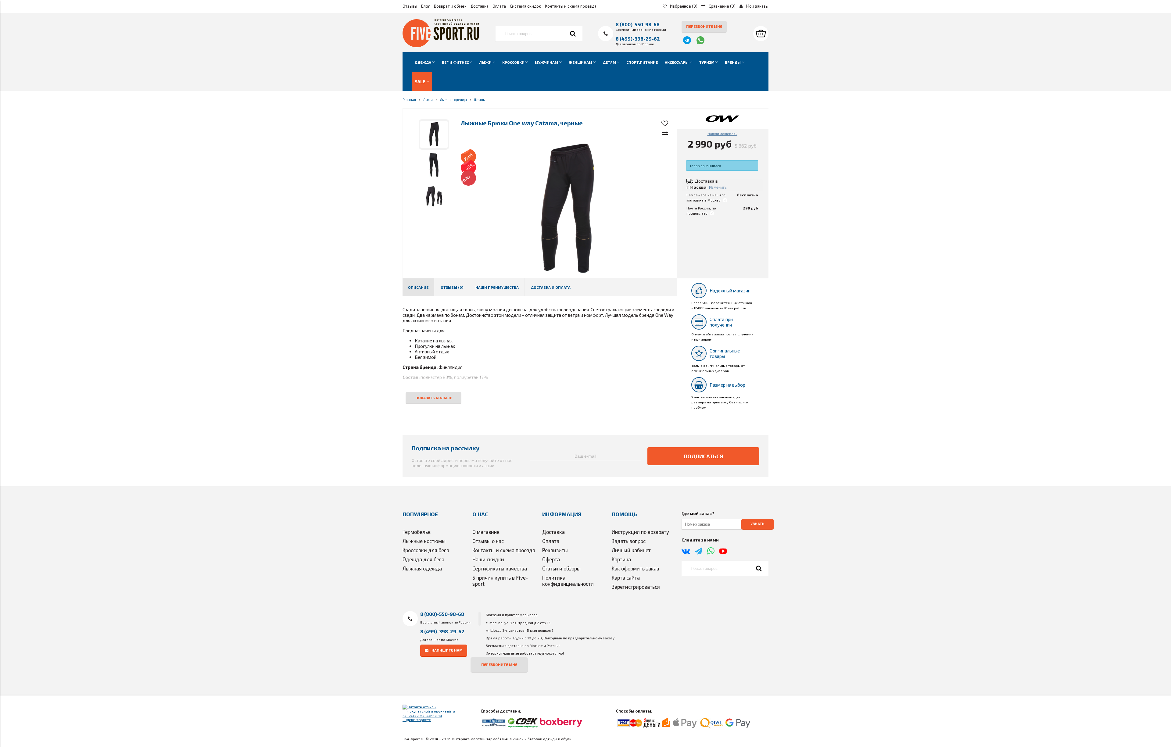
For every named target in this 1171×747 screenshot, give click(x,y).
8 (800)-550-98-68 (638, 24)
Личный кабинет (631, 550)
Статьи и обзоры (561, 568)
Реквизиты (555, 550)
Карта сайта (626, 577)
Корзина (621, 559)
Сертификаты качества (499, 568)
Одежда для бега (423, 559)
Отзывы (410, 6)
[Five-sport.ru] (441, 46)
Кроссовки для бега (426, 550)
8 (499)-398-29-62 (638, 38)
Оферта (551, 559)
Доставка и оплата (551, 287)
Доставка (480, 6)
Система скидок (525, 6)
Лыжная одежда (422, 568)
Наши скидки (488, 559)
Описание (418, 287)
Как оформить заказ (635, 568)
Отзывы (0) (452, 287)
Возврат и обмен (450, 6)
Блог (425, 6)
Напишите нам (447, 650)
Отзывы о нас (488, 541)
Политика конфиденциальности (568, 580)
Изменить (718, 187)
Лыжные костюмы (424, 541)
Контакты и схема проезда (570, 6)
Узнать (757, 524)
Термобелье (417, 532)
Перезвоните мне (704, 26)
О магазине (486, 532)
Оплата (499, 6)
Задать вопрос (629, 541)
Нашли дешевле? (722, 133)
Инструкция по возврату (640, 532)
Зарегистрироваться (636, 587)
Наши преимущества (497, 287)
